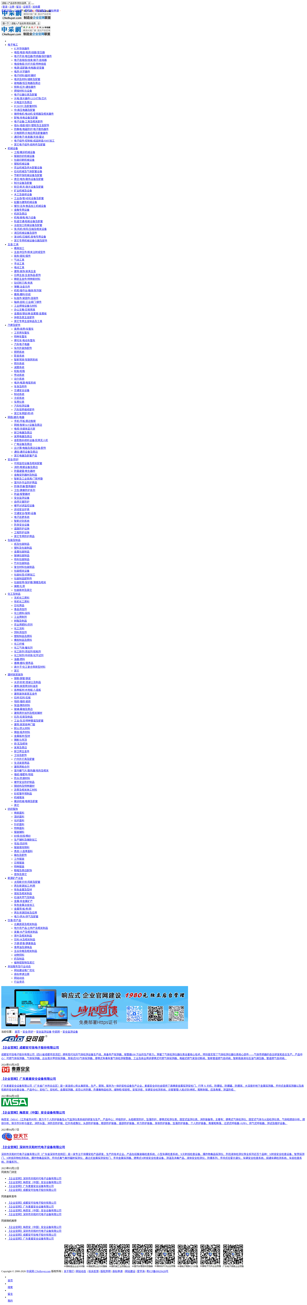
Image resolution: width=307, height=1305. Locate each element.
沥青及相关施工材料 (25, 789)
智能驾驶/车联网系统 (26, 359)
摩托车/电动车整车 (24, 340)
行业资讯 (19, 981)
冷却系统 (19, 398)
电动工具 (19, 267)
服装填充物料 (21, 847)
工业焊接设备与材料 (25, 306)
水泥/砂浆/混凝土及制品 (27, 682)
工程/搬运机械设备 (24, 152)
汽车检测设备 (21, 405)
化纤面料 (19, 820)
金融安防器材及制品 (25, 475)
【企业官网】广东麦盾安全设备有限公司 (31, 1186)
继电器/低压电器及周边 (27, 83)
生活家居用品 (21, 763)
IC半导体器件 (21, 48)
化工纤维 (19, 643)
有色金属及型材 (23, 889)
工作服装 (19, 859)
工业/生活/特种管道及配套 (28, 720)
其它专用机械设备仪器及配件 (30, 240)
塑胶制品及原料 (23, 636)
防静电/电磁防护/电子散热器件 (31, 129)
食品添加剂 (20, 609)
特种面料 (19, 828)
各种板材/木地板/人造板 (27, 690)
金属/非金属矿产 (23, 901)
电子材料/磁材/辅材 (25, 75)
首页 (17, 1031)
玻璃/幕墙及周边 (23, 709)
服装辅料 (19, 832)
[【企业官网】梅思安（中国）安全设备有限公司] (14, 1105)
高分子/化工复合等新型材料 (29, 667)
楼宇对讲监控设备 (24, 505)
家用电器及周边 (23, 436)
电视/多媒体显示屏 (24, 428)
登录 (5, 6)
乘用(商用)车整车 (24, 329)
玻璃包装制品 (21, 555)
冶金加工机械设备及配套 (28, 225)
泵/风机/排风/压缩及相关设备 (30, 229)
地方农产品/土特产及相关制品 (31, 928)
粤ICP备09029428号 (157, 1271)
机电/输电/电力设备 (25, 217)
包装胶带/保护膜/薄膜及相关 (30, 582)
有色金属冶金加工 (24, 905)
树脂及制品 (20, 620)
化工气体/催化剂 (23, 647)
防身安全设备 (21, 524)
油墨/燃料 (19, 659)
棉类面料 (19, 812)
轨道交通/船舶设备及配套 (28, 221)
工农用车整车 (21, 332)
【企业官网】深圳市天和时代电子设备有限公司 (34, 1178)
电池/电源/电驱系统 (25, 382)
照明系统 (19, 352)
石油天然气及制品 (24, 897)
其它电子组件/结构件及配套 (29, 144)
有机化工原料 (21, 601)
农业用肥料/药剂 (23, 624)
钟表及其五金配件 (24, 317)
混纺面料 (19, 816)
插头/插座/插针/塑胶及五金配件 (31, 125)
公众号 (18, 10)
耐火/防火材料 (22, 728)
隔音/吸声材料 (22, 732)
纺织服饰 (13, 809)
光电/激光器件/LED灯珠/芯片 (30, 98)
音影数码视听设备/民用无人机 (31, 440)
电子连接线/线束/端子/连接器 (30, 60)
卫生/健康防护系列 (24, 490)
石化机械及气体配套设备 (28, 171)
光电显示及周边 (23, 102)
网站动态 (19, 978)
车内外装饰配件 (23, 348)
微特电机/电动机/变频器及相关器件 (34, 113)
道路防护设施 (21, 528)
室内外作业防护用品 (25, 482)
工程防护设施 (21, 532)
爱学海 (28, 10)
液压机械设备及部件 (25, 233)
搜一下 (6, 23)
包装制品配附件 (23, 578)
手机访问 (6, 10)
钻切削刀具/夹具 (23, 282)
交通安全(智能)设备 (25, 513)
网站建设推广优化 (24, 970)
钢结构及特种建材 (24, 786)
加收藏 (36, 6)
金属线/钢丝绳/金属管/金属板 (30, 313)
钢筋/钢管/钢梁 (22, 678)
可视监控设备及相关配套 (28, 463)
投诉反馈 (93, 1271)
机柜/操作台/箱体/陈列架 (28, 290)
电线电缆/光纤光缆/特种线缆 (30, 64)
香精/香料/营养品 (23, 663)
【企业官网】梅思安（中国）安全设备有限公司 (34, 1182)
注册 (11, 6)
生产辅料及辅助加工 (25, 839)
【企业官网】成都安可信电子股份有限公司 (32, 1190)
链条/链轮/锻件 (22, 256)
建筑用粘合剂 (21, 766)
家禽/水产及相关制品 (26, 932)
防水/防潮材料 (22, 778)
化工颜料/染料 (22, 613)
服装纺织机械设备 (24, 156)
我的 (10, 1300)
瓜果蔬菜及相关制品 (25, 924)
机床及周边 (20, 213)
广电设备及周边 (23, 444)
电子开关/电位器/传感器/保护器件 (33, 56)
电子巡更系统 (21, 517)
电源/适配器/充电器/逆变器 (29, 67)
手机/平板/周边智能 (25, 421)
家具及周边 (20, 747)
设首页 (27, 6)
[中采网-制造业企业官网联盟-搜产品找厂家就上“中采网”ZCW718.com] (26, 19)
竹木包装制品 (21, 563)
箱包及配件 (20, 855)
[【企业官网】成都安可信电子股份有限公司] (24, 1040)
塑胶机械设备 (21, 163)
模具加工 (19, 248)
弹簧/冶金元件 (22, 286)
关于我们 (69, 1271)
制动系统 (19, 394)
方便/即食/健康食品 (25, 943)
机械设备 (13, 148)
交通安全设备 (21, 390)
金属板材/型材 (22, 736)
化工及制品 (14, 594)
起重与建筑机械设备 (25, 202)
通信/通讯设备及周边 (26, 451)
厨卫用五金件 (21, 751)
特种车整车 (20, 336)
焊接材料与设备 (23, 90)
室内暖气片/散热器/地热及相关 (31, 770)
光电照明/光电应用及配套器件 (31, 133)
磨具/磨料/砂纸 (22, 294)
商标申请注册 (21, 974)
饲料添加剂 (20, 632)
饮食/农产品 (14, 920)
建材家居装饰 (15, 674)
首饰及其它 (20, 874)
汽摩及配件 (14, 325)
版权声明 (105, 1271)
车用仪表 (19, 402)
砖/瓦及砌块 (21, 743)
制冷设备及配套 (23, 183)
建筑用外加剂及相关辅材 (28, 713)
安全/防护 (13, 459)
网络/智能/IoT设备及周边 (28, 425)
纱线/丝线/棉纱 (22, 836)
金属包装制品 (21, 551)
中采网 (56, 1031)
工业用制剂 (20, 617)
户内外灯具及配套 (24, 759)
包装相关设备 (21, 571)
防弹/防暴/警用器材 (25, 486)
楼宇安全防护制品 (24, 782)
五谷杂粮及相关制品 (25, 951)
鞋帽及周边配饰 (23, 870)
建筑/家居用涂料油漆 (26, 686)
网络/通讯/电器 (16, 417)
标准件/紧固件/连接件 (26, 298)
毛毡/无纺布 (21, 843)
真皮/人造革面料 (23, 851)
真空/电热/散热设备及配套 (28, 179)
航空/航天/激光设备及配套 (28, 186)
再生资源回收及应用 (25, 912)
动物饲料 (19, 955)
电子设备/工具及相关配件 (28, 121)
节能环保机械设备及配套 (28, 175)
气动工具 (19, 259)
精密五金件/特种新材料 (27, 279)
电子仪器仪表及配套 (25, 94)
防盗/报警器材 (22, 494)
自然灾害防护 (21, 501)
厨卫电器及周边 (23, 432)
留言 (18, 6)
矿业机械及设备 (23, 190)
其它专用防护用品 (24, 536)
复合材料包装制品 (24, 567)
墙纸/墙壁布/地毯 (23, 774)
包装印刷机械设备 (24, 160)
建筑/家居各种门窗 (24, 724)
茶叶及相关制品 (23, 935)
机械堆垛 (19, 797)
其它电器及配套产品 (25, 455)
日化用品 (19, 605)
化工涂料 (19, 628)
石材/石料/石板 (22, 697)
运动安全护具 (21, 509)
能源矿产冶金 (15, 878)
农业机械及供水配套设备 (28, 167)
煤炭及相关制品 (23, 893)
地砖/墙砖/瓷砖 (22, 701)
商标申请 (54, 10)
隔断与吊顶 (20, 740)
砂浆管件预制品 (23, 793)
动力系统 (19, 378)
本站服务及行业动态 (19, 966)
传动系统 (19, 375)
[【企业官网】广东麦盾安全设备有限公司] (15, 1071)
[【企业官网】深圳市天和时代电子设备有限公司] (15, 1140)
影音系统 (19, 355)
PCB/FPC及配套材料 (25, 106)
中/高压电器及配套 (24, 110)
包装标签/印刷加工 (24, 574)
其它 (16, 670)
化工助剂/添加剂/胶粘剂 (27, 651)
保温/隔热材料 (22, 705)
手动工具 (19, 263)
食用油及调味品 (23, 947)
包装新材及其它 (23, 590)
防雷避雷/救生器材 (24, 471)
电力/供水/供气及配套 (26, 916)
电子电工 (13, 44)
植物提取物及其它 (24, 962)
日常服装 (19, 862)
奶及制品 (19, 958)
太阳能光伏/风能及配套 (27, 882)
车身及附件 (20, 386)
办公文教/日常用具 (24, 309)
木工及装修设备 (23, 194)
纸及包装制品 (21, 544)
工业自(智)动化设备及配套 (29, 198)
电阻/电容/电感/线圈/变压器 (29, 52)
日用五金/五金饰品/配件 (27, 275)
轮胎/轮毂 (19, 371)
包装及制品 (14, 540)
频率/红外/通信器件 (25, 87)
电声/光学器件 (22, 71)
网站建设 (41, 10)
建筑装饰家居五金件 (25, 693)
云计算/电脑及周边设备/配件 (30, 448)
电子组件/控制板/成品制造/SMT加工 (34, 140)
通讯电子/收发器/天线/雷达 (29, 137)
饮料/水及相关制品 (24, 939)
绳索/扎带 (19, 586)
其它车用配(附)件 (24, 413)
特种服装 (19, 866)
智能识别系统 (21, 521)
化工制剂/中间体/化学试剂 (28, 655)
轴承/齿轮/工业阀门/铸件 (28, 302)
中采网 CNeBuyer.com (38, 1271)
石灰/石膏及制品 (23, 716)
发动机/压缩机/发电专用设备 (30, 236)
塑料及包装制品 (23, 547)
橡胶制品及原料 (23, 640)
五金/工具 (13, 244)
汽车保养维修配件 (24, 409)
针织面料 (19, 824)
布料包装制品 (21, 559)
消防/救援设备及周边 (26, 467)
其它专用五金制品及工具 (28, 321)
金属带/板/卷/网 (22, 908)
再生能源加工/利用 (24, 885)
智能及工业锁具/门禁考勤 (28, 478)
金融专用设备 (21, 210)
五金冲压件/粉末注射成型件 (29, 252)
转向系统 (19, 363)
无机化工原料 (21, 597)
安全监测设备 (21, 498)
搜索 (10, 1287)
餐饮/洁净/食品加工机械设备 (30, 206)
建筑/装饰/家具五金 (25, 271)
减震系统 (19, 367)
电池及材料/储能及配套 (27, 79)
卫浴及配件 (20, 755)
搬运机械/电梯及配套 (26, 801)
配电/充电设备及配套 (26, 117)
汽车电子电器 (21, 344)
